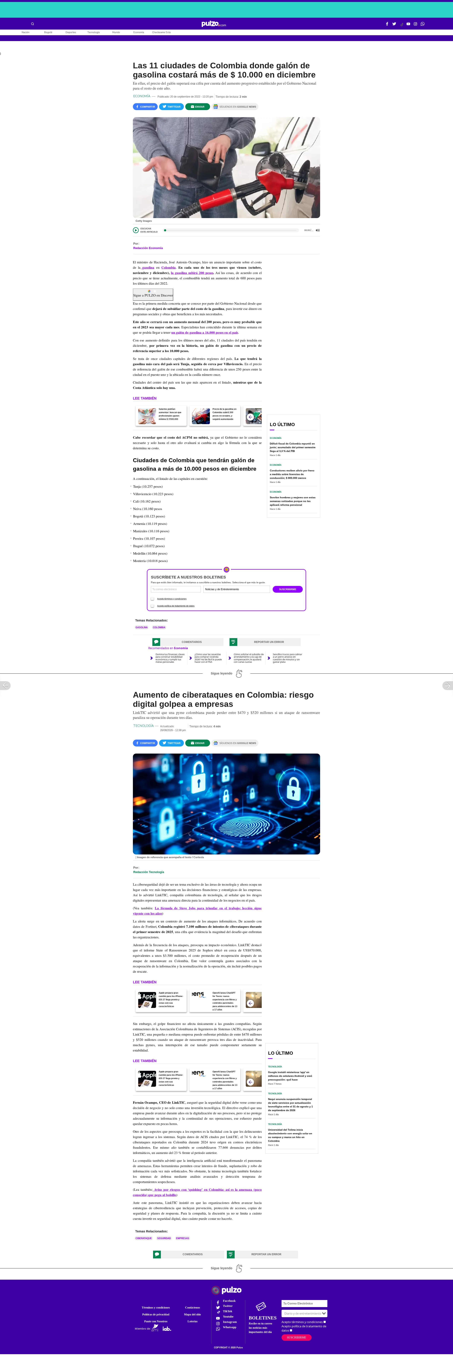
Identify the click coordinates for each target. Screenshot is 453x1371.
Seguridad (164, 1238)
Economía (138, 32)
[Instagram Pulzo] (415, 25)
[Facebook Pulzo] (387, 25)
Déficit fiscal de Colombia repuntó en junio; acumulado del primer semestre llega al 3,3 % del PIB (293, 447)
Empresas (182, 1238)
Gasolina (142, 627)
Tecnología (93, 32)
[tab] (187, 642)
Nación (25, 32)
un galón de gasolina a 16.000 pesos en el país (204, 332)
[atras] (250, 417)
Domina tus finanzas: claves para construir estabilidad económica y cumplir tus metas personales (170, 658)
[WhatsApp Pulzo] (422, 25)
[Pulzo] (214, 24)
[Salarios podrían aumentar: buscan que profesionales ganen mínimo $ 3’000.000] (147, 416)
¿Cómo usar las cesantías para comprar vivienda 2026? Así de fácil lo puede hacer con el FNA (208, 658)
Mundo (116, 32)
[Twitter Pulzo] (394, 25)
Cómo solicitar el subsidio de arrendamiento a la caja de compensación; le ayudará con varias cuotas (249, 658)
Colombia (168, 267)
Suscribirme (296, 1337)
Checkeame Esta (161, 32)
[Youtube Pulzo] (408, 25)
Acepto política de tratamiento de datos (175, 606)
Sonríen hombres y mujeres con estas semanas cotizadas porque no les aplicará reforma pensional (293, 501)
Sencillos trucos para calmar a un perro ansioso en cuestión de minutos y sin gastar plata (287, 658)
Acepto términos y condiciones (172, 599)
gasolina (147, 267)
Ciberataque (144, 1238)
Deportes (71, 32)
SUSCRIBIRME (287, 589)
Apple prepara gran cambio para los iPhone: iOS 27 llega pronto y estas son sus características (171, 1000)
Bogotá (48, 32)
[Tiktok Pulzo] (402, 25)
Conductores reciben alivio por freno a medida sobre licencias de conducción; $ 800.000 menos (292, 474)
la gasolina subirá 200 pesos (192, 272)
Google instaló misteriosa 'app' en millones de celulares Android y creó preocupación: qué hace (290, 1076)
